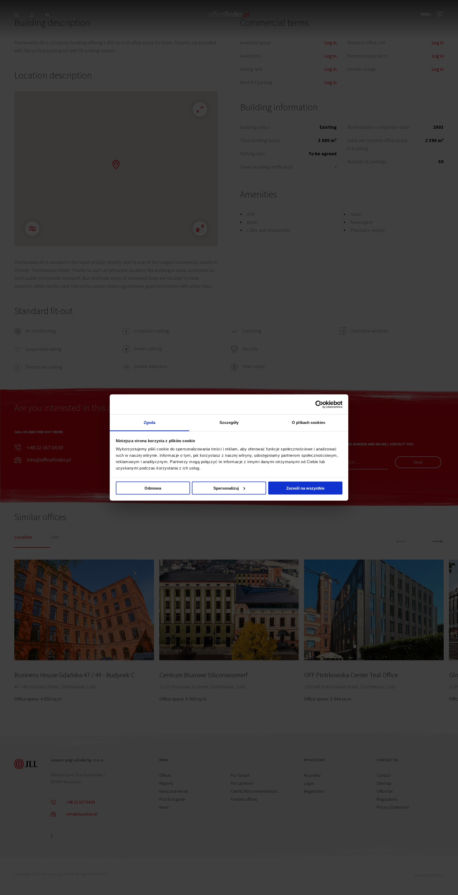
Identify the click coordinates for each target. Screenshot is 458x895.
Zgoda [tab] (150, 422)
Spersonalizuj (226, 488)
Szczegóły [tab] (229, 422)
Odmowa (152, 488)
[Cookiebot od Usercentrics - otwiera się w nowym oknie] (319, 404)
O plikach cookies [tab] (308, 422)
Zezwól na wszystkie (305, 488)
